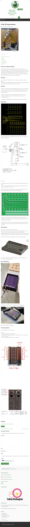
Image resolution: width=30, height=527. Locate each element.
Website (2, 453)
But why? (3, 57)
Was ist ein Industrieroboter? (6, 56)
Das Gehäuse (3, 60)
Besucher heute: (4, 514)
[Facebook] (18, 9)
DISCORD (10, 474)
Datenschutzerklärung (5, 520)
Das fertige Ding (4, 61)
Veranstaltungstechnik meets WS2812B (6, 428)
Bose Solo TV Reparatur (25, 428)
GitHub (2, 482)
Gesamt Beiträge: (4, 516)
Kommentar (3, 435)
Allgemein (2, 426)
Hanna (6, 22)
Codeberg (2, 483)
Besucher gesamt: (4, 515)
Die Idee (3, 58)
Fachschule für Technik (11, 75)
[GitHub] (20, 9)
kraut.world (10, 479)
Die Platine (3, 59)
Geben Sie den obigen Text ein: (9, 460)
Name (2, 448)
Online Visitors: (4, 513)
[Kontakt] (22, 9)
